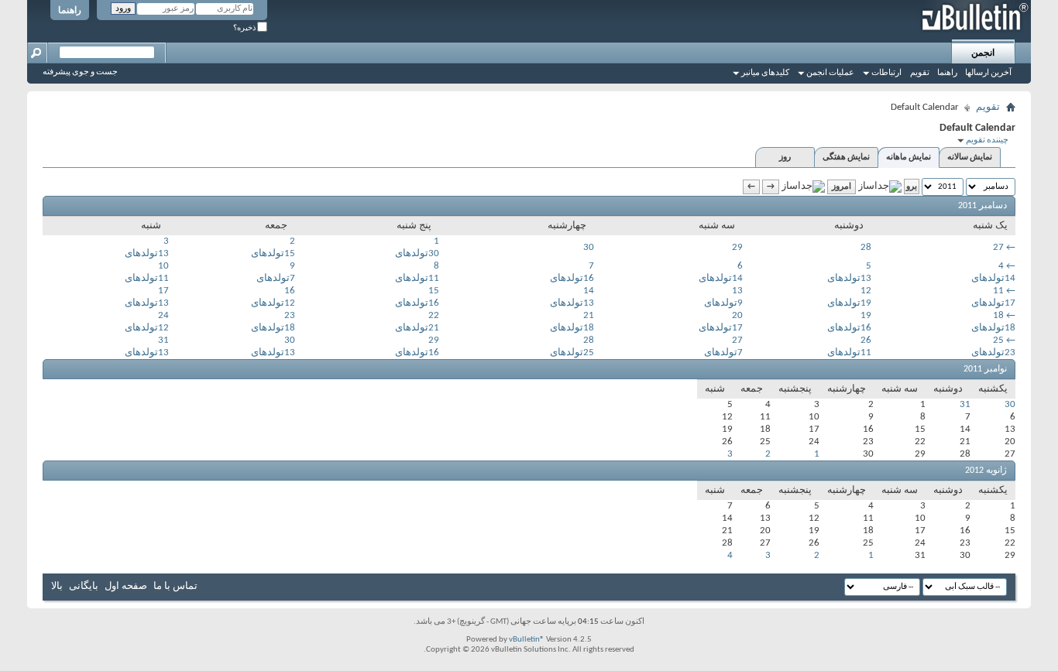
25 (998, 340)
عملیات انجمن (830, 73)
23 (289, 315)
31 (163, 340)
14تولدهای (993, 278)
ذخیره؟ (245, 28)
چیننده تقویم (987, 140)
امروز (841, 187)
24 (163, 315)
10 (163, 266)
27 (998, 247)
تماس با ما (175, 586)
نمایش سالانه (969, 157)
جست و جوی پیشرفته (80, 72)
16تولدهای (572, 278)
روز (785, 157)
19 (865, 315)
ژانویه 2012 (986, 470)
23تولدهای (993, 352)
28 (865, 247)
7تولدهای (275, 278)
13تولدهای (147, 253)
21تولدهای (417, 328)
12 (865, 291)
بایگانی (83, 586)
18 (998, 315)
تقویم (919, 73)
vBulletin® (526, 639)
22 (433, 315)
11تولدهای (417, 278)
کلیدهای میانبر (765, 73)
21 (588, 315)
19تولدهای (849, 303)
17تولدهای (993, 303)
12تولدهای (273, 303)
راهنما (69, 10)
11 (998, 291)
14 (588, 291)
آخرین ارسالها (988, 73)
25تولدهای (572, 352)
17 (163, 291)
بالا (57, 586)
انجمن (982, 53)
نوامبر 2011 (985, 369)
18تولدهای (993, 328)
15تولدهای (273, 253)
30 (588, 247)
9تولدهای (723, 303)
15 (433, 291)
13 (737, 291)
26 (865, 340)
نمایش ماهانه (908, 157)
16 (289, 291)
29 (737, 247)
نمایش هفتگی (846, 157)
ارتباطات (886, 73)
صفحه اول (126, 586)
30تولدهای (417, 253)
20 (737, 315)
